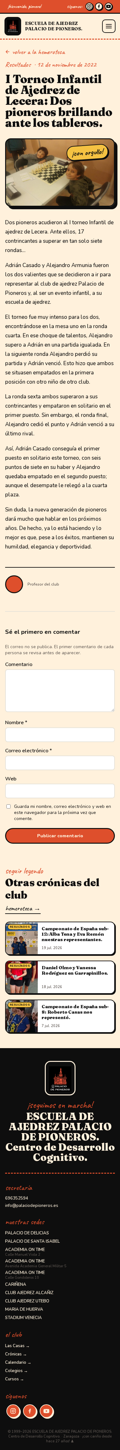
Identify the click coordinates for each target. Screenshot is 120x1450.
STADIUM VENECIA (23, 1318)
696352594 (16, 1198)
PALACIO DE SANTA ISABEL (32, 1241)
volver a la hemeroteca (38, 51)
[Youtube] (108, 6)
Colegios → (16, 1371)
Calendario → (18, 1362)
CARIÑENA (15, 1284)
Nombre (16, 722)
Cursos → (14, 1379)
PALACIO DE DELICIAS (27, 1233)
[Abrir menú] (109, 26)
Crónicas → (16, 1354)
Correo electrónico (28, 750)
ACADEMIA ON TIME (25, 1252)
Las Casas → (17, 1346)
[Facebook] (99, 6)
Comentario (18, 664)
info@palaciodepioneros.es (31, 1205)
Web (10, 778)
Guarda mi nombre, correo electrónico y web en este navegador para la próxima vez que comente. (62, 812)
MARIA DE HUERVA (24, 1309)
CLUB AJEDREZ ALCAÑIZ (29, 1293)
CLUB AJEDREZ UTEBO (27, 1301)
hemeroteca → (23, 908)
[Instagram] (89, 6)
